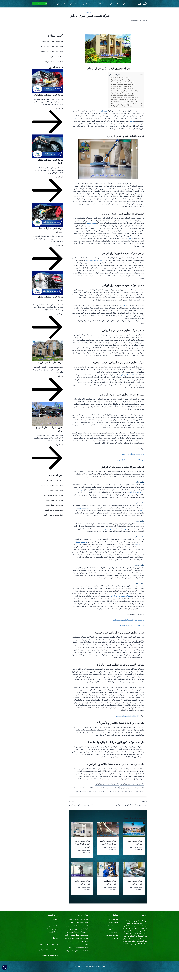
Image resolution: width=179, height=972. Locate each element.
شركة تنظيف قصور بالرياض (128, 375)
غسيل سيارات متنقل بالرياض (48, 950)
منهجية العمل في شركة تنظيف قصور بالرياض (125, 99)
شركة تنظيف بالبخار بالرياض (53, 62)
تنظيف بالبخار (91, 223)
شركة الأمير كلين (141, 921)
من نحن (55, 922)
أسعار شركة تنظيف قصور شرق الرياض (123, 88)
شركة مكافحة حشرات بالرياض (78, 947)
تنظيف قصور (90, 12)
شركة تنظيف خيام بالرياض (49, 955)
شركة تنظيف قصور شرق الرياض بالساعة (86, 787)
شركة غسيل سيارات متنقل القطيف (51, 51)
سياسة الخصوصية (52, 925)
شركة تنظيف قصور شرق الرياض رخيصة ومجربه (126, 90)
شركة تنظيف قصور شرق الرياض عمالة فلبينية (106, 791)
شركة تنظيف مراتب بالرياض (53, 515)
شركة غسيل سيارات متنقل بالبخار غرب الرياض (128, 620)
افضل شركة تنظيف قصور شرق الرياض (123, 82)
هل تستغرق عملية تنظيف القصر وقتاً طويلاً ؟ (125, 101)
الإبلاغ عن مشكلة (52, 929)
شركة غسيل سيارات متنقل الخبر (52, 41)
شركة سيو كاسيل (78, 966)
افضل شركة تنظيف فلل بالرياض (77, 932)
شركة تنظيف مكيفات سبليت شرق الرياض (130, 460)
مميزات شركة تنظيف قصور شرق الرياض (123, 93)
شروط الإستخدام (52, 932)
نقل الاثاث (114, 938)
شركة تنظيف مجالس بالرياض (53, 495)
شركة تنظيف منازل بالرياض (79, 922)
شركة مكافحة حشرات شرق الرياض (132, 454)
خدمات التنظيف (112, 925)
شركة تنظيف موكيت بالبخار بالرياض (76, 938)
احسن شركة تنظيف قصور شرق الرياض (123, 86)
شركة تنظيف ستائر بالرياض (54, 500)
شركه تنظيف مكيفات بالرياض (48, 944)
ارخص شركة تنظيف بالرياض (95, 260)
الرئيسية (122, 4)
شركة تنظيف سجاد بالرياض (54, 505)
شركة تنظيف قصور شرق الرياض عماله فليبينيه (125, 97)
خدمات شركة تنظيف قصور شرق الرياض (124, 95)
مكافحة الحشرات (112, 935)
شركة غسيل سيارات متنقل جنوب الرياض (82, 803)
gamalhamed (134, 847)
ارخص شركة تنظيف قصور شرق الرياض (107, 784)
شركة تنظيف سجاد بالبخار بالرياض (116, 529)
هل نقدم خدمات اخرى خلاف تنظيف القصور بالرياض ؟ (127, 106)
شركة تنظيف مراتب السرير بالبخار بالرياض (76, 943)
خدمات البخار (113, 922)
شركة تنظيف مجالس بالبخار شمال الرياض (130, 625)
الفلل (129, 238)
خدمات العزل (113, 929)
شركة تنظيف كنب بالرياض (54, 490)
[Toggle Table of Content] (140, 74)
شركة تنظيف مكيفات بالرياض (53, 480)
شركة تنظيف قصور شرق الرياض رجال (132, 791)
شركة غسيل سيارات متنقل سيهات (51, 56)
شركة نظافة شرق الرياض (83, 791)
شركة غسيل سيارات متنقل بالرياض (51, 485)
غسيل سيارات (113, 932)
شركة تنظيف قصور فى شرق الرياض (121, 77)
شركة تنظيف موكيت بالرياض (53, 510)
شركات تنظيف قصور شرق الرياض (121, 80)
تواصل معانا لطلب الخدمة (40, 3)
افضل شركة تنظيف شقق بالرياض (77, 925)
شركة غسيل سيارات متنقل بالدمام (51, 46)
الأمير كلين (103, 111)
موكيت (132, 121)
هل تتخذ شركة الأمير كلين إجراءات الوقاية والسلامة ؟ (127, 103)
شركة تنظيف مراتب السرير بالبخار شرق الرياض (82, 844)
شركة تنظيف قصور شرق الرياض (109, 787)
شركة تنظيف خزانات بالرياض (120, 596)
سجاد (124, 305)
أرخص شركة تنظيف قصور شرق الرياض (124, 84)
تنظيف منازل (113, 919)
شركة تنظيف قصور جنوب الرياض (127, 716)
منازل (76, 118)
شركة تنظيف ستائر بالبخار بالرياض (76, 951)
